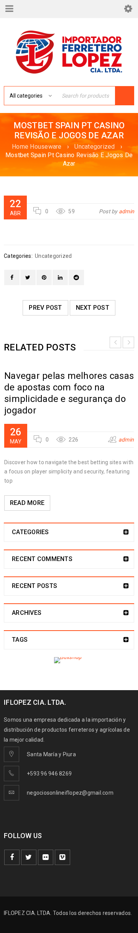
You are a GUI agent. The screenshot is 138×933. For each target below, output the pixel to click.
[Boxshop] (69, 660)
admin (126, 211)
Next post (92, 307)
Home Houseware (37, 146)
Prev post (45, 307)
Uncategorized (94, 146)
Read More (27, 502)
